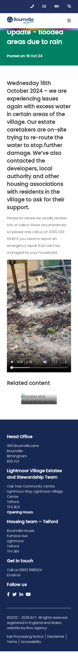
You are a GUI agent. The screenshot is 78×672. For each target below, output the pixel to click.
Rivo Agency (36, 627)
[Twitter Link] (14, 594)
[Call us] (32, 6)
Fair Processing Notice (25, 636)
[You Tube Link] (28, 594)
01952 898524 (30, 569)
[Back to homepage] (20, 20)
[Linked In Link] (21, 594)
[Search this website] (69, 6)
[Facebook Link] (8, 594)
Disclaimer (55, 636)
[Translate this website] (57, 6)
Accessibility (31, 641)
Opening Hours (20, 512)
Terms (12, 641)
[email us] (44, 6)
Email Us (13, 575)
